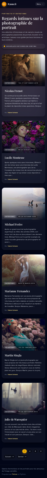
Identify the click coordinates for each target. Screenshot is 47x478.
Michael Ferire (14, 224)
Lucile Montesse (14, 157)
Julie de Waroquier (16, 419)
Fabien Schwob (13, 112)
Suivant (8, 457)
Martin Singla (13, 355)
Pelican (14, 474)
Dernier (21, 457)
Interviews (10, 83)
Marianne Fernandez (17, 291)
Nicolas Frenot (13, 91)
